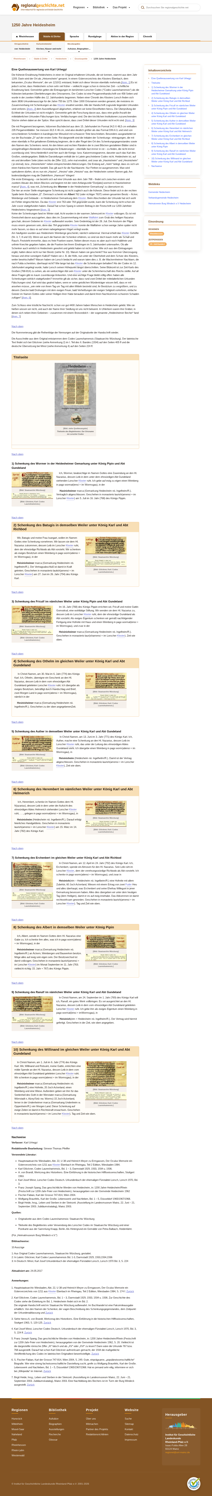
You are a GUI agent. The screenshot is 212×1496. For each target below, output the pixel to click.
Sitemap (129, 1423)
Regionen (79, 7)
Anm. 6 (26, 297)
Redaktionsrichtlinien (97, 1434)
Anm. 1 (126, 82)
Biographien (55, 1423)
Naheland (17, 1434)
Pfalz (14, 1439)
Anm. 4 (24, 186)
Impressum (131, 1439)
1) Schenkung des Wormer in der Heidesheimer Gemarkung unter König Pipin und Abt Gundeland (172, 90)
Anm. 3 (130, 120)
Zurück (130, 1291)
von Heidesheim (22, 46)
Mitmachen (92, 1423)
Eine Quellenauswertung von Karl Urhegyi (171, 78)
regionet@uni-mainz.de (177, 1452)
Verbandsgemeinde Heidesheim (163, 197)
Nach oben (17, 326)
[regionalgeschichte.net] (38, 7)
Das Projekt (120, 7)
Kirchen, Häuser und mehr (48, 46)
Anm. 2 (31, 108)
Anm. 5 (45, 209)
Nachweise (156, 166)
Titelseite (155, 83)
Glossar (53, 1439)
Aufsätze (53, 1418)
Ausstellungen (56, 1429)
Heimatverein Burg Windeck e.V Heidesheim (169, 203)
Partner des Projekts (97, 1429)
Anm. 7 (16, 316)
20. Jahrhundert (157, 244)
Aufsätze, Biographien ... (79, 46)
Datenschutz (131, 1434)
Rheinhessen (156, 234)
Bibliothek (99, 7)
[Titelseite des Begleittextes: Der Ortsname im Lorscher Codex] (75, 394)
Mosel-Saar (18, 1429)
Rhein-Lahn (18, 1450)
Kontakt (129, 1429)
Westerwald (18, 1455)
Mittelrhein (17, 1423)
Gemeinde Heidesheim (159, 192)
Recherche (55, 1434)
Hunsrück (17, 1418)
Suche (128, 1418)
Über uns (91, 1418)
